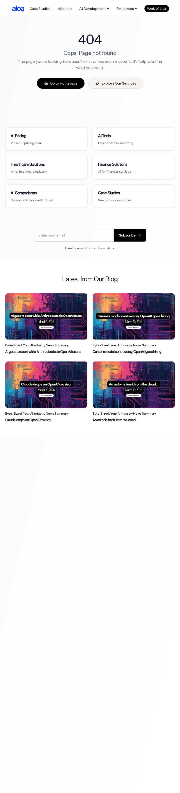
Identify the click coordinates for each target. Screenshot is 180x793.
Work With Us (156, 9)
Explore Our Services (118, 83)
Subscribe (127, 235)
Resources (125, 8)
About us (65, 8)
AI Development (92, 8)
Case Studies (40, 8)
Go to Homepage (63, 83)
